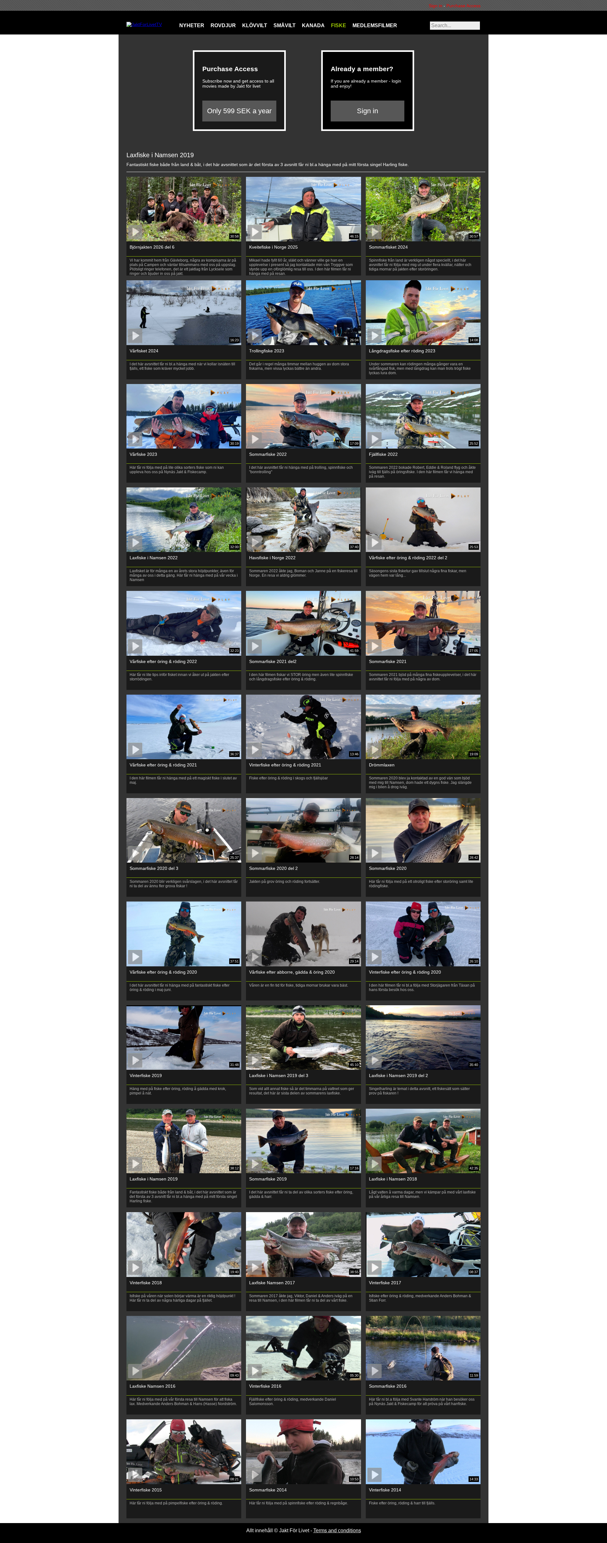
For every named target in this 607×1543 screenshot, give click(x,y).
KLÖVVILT (254, 25)
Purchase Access (463, 5)
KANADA (313, 25)
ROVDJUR (223, 25)
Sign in (437, 5)
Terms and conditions (337, 1530)
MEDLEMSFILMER (375, 25)
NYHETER (191, 25)
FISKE (338, 25)
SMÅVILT (284, 25)
